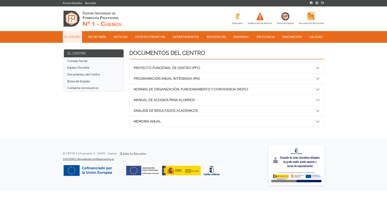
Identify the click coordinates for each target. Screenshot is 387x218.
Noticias (120, 37)
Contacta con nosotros (83, 88)
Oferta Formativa (150, 37)
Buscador (90, 3)
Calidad (316, 37)
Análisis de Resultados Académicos (166, 111)
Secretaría (97, 37)
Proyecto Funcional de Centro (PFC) (167, 68)
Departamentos (186, 37)
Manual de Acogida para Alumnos (164, 100)
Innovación (292, 37)
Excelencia (266, 37)
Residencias (216, 37)
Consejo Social (77, 61)
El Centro (72, 37)
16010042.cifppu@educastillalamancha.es (88, 159)
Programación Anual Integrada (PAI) (167, 79)
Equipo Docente (78, 67)
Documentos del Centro (83, 74)
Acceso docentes (72, 3)
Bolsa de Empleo (78, 81)
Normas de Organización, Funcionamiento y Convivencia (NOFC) (191, 89)
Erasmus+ (241, 37)
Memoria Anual (147, 121)
